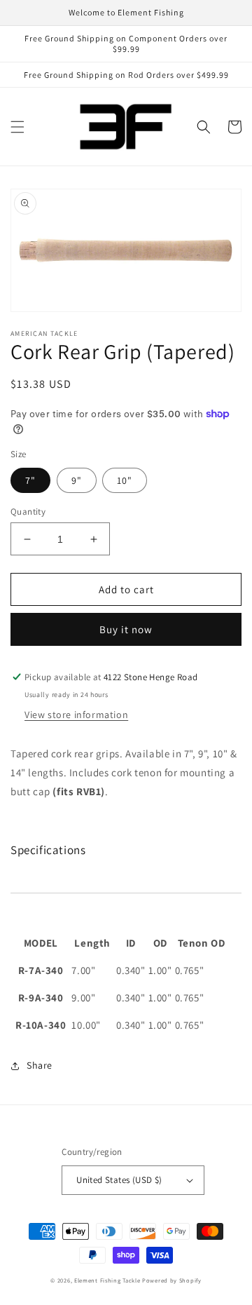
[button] (17, 126)
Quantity (28, 512)
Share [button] (39, 1065)
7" (30, 480)
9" (76, 480)
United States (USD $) (119, 1180)
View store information (76, 714)
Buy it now (126, 629)
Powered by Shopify (172, 1280)
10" (124, 480)
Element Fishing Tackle (107, 1280)
